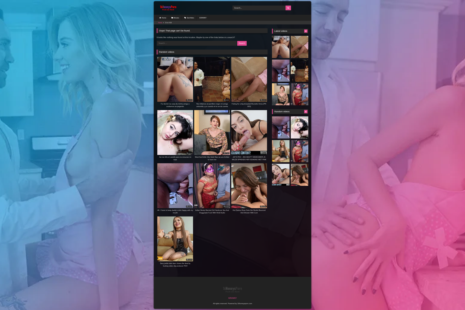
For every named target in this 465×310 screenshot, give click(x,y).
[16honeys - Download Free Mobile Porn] (167, 8)
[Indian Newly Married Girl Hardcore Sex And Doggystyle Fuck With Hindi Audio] (299, 94)
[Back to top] (457, 302)
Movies (176, 18)
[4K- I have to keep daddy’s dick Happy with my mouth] (281, 71)
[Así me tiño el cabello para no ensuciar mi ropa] (299, 127)
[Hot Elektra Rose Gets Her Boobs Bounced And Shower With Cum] (299, 175)
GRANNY (202, 18)
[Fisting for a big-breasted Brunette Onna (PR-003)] (299, 47)
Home (164, 18)
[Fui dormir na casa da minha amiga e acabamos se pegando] (281, 47)
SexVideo (190, 18)
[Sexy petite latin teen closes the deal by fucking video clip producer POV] (281, 151)
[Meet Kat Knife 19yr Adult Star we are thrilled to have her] (281, 94)
